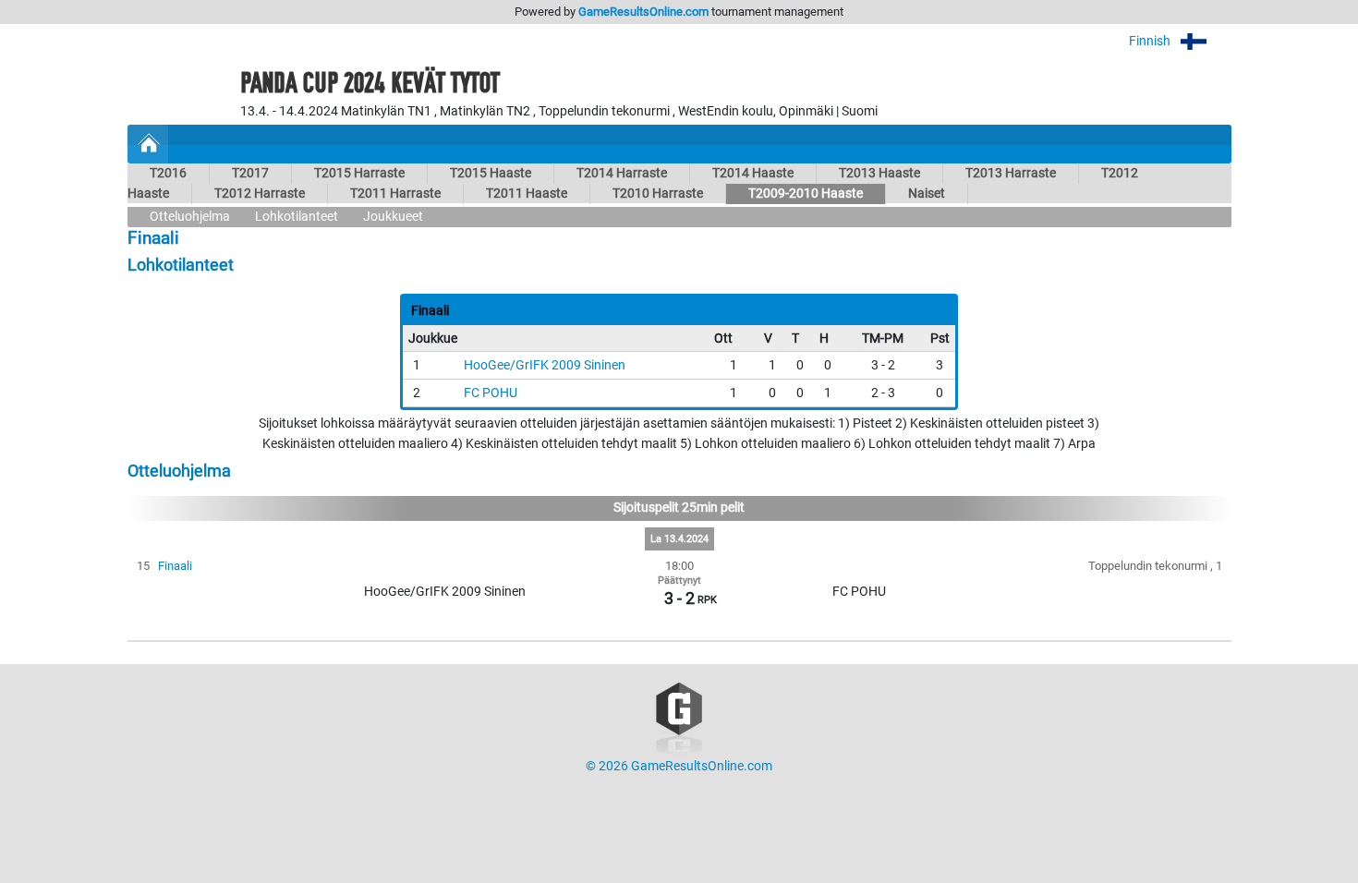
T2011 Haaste (526, 193)
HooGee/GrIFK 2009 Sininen (544, 365)
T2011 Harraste (395, 193)
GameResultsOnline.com (643, 11)
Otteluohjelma (190, 216)
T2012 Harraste (259, 193)
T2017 (250, 173)
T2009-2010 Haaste (805, 193)
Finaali (175, 566)
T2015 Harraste (359, 173)
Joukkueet (393, 216)
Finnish (1151, 41)
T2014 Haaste (753, 173)
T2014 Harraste (621, 173)
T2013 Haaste (879, 173)
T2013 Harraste (1010, 173)
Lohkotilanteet (296, 216)
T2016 (168, 173)
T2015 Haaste (490, 173)
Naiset (926, 193)
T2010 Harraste (657, 193)
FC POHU (490, 393)
